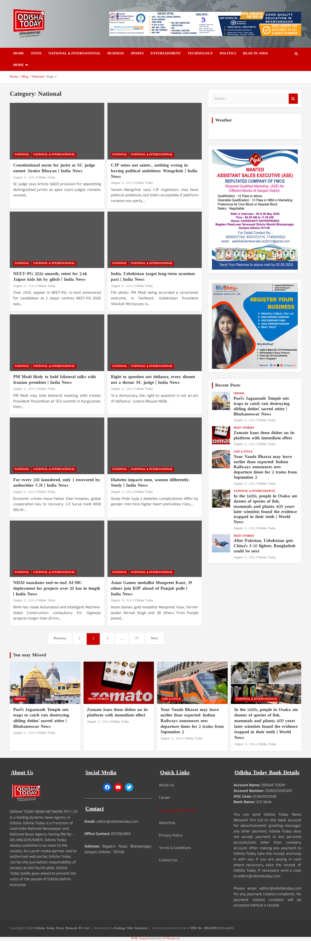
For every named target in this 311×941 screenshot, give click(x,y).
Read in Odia (255, 53)
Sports (137, 53)
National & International (74, 53)
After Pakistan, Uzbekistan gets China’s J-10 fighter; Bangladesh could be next (265, 546)
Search (293, 99)
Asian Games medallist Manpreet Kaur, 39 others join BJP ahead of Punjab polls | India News (151, 588)
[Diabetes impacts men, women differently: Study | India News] (154, 445)
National (22, 155)
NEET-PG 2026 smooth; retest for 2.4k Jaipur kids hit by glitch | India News (50, 277)
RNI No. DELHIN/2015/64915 (212, 928)
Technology (200, 53)
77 (136, 638)
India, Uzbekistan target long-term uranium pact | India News (153, 277)
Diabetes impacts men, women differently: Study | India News (150, 483)
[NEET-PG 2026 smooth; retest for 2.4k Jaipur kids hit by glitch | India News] (57, 239)
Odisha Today (46, 177)
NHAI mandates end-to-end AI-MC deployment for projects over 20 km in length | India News (56, 588)
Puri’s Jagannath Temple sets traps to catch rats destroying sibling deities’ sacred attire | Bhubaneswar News (262, 406)
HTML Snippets (139, 939)
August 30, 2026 (122, 600)
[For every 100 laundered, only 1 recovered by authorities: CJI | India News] (57, 445)
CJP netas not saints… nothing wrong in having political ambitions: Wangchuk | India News (154, 171)
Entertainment (165, 53)
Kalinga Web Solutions (131, 928)
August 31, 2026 (24, 177)
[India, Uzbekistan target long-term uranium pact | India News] (154, 239)
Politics (228, 53)
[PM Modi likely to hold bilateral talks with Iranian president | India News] (57, 342)
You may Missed (29, 655)
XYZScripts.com (171, 939)
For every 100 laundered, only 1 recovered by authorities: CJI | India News (56, 483)
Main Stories (244, 428)
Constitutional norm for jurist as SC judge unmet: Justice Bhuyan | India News (54, 168)
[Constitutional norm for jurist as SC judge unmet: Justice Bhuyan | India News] (57, 131)
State (36, 53)
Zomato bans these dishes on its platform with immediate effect (264, 436)
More (18, 65)
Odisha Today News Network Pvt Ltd (62, 928)
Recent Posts (227, 385)
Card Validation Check (178, 811)
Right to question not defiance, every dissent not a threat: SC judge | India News (153, 380)
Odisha (239, 394)
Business (115, 53)
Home (18, 53)
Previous (60, 638)
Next (154, 638)
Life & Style (243, 452)
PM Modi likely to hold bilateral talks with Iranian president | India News (54, 380)
